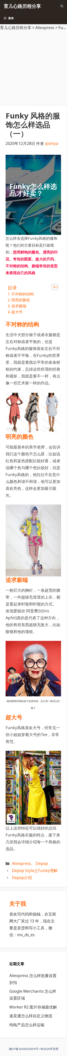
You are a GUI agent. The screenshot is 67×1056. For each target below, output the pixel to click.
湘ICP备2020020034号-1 (25, 1049)
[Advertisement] (33, 66)
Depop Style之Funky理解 (35, 870)
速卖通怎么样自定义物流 (30, 1015)
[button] (62, 6)
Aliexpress (21, 863)
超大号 (17, 311)
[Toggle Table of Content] (53, 287)
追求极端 (18, 305)
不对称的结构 (22, 293)
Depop (42, 863)
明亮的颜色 (20, 299)
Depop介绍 (22, 877)
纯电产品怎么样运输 (26, 1024)
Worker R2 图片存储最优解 (33, 1007)
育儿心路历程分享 (22, 6)
